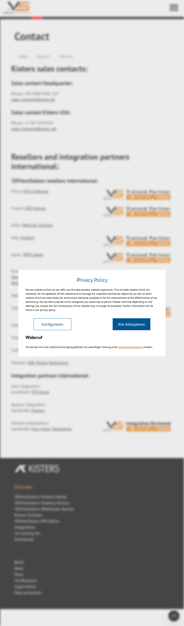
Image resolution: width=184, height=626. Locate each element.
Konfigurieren (52, 324)
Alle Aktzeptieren (131, 324)
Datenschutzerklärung (131, 347)
